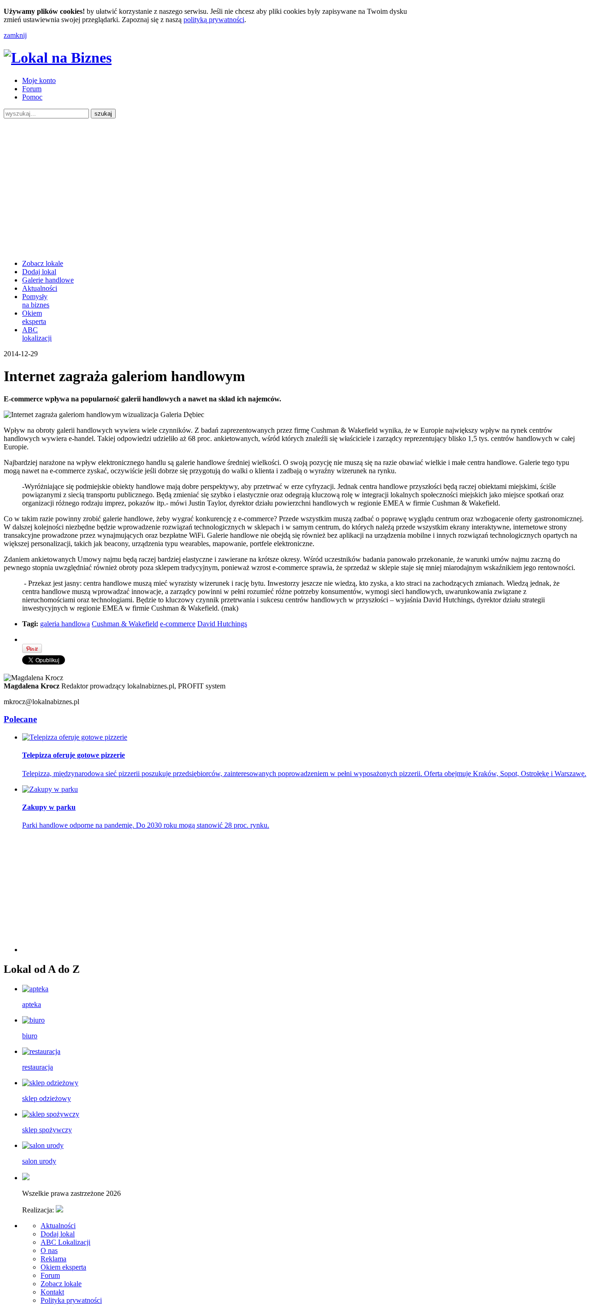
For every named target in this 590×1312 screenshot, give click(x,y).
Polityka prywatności (71, 1300)
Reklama (53, 1259)
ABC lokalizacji (37, 334)
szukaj (103, 113)
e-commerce (177, 624)
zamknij (15, 35)
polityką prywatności (213, 20)
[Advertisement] (295, 187)
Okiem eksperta (34, 317)
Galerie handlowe (48, 280)
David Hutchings (222, 624)
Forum (31, 89)
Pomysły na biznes (35, 301)
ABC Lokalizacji (65, 1242)
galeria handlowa (65, 624)
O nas (49, 1250)
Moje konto (39, 80)
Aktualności (39, 288)
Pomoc (32, 97)
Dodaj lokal (39, 272)
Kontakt (52, 1292)
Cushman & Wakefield (125, 624)
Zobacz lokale (42, 263)
